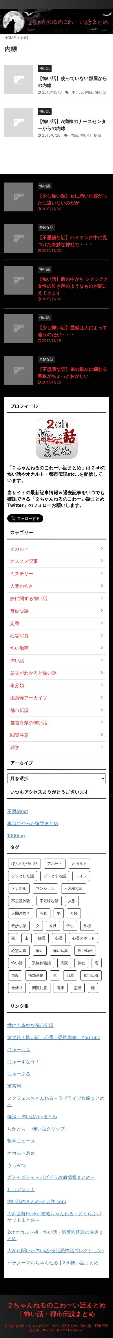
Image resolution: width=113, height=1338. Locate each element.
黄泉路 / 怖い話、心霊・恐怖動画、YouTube (53, 1037)
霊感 (77, 987)
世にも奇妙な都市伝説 (30, 1025)
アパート (54, 863)
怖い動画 (85, 950)
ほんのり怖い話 (24, 863)
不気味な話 (49, 900)
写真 (43, 913)
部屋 (70, 975)
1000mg (16, 835)
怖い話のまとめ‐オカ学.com (36, 1201)
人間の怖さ (20, 913)
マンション (45, 888)
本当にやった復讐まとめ (32, 823)
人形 (72, 900)
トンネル (18, 888)
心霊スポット (83, 938)
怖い (39, 950)
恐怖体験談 (41, 963)
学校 (87, 925)
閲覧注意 (39, 987)
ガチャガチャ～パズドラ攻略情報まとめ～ (51, 1177)
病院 (97, 135)
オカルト (79, 863)
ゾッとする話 (54, 876)
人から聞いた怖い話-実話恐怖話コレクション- (55, 1250)
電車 (60, 987)
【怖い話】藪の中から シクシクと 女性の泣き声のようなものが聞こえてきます (73, 286)
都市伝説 (91, 975)
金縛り (17, 987)
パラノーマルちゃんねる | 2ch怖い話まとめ (53, 1263)
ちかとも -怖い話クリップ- (37, 1129)
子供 (70, 925)
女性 (53, 925)
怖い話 (100, 92)
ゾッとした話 (22, 876)
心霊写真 (18, 950)
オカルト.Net (21, 1153)
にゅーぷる (18, 1074)
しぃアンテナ (21, 1189)
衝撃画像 (35, 975)
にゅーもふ (18, 1049)
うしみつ (16, 1165)
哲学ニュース (21, 1141)
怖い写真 (60, 950)
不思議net (17, 811)
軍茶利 (14, 1086)
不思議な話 (73, 888)
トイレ (81, 876)
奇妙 (74, 913)
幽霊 (41, 938)
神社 (81, 963)
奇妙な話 (18, 925)
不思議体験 (20, 900)
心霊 (59, 938)
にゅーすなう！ (23, 1062)
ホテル (77, 92)
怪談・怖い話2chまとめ (32, 1116)
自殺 (15, 975)
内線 (89, 92)
